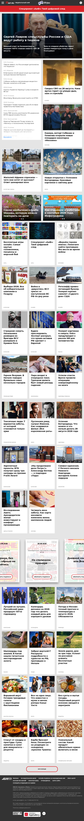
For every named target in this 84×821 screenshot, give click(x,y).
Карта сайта (56, 780)
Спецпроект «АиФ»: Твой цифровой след (42, 9)
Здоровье (61, 442)
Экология (61, 486)
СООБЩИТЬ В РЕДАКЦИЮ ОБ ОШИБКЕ (24, 783)
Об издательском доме (28, 778)
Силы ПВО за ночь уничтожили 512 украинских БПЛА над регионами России (21, 114)
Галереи (6, 207)
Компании (7, 486)
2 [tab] (21, 218)
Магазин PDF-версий (19, 780)
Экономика (34, 396)
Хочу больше (42, 769)
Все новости (9, 139)
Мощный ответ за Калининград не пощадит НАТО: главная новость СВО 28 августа (21, 48)
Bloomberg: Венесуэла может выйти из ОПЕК (21, 98)
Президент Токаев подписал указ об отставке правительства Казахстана (21, 105)
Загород (61, 672)
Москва (47, 145)
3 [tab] (23, 218)
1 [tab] (19, 218)
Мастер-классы (8, 716)
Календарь (34, 627)
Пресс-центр (71, 778)
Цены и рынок (8, 531)
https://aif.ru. (39, 804)
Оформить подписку (42, 577)
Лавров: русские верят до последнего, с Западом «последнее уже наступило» (19, 131)
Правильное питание (65, 760)
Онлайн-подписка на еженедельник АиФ (52, 778)
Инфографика (49, 207)
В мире (47, 100)
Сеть (5, 263)
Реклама (16, 778)
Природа (61, 627)
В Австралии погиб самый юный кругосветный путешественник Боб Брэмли (21, 74)
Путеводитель (45, 780)
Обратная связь (33, 780)
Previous (4, 561)
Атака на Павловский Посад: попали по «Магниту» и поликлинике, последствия (19, 122)
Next (80, 561)
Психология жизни (10, 442)
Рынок (60, 351)
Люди (33, 672)
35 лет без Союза (9, 189)
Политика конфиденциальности (21, 807)
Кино (32, 442)
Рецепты (61, 716)
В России (6, 307)
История (61, 263)
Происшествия (8, 396)
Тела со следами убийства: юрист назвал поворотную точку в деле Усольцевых (59, 48)
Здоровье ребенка (64, 396)
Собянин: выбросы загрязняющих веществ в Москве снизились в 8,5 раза (20, 82)
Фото (46, 189)
